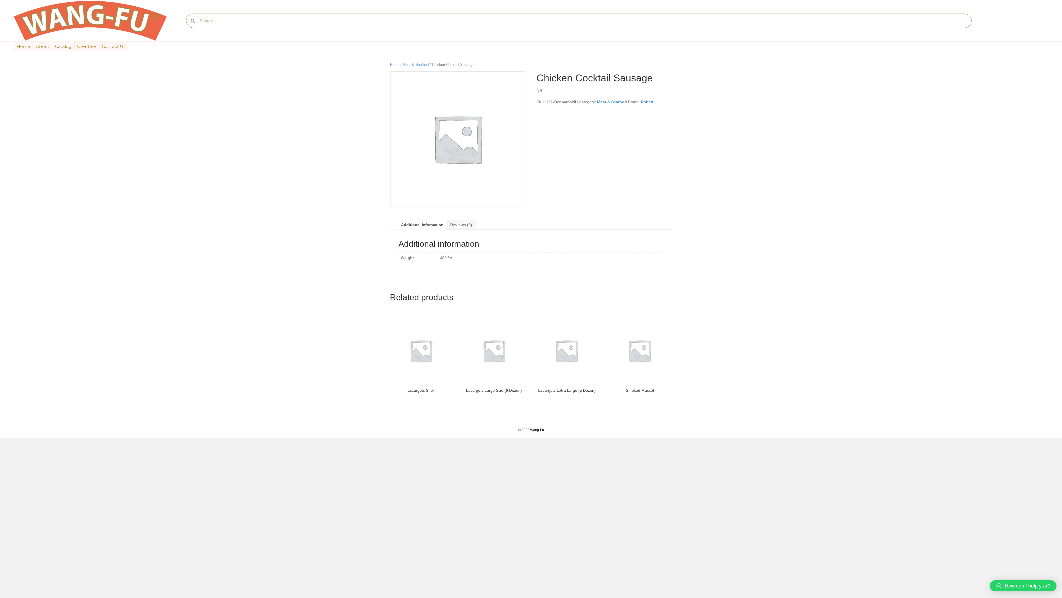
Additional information (422, 225)
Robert (647, 102)
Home (394, 65)
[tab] (422, 225)
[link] (23, 46)
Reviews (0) (461, 225)
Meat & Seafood (416, 65)
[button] (1023, 585)
